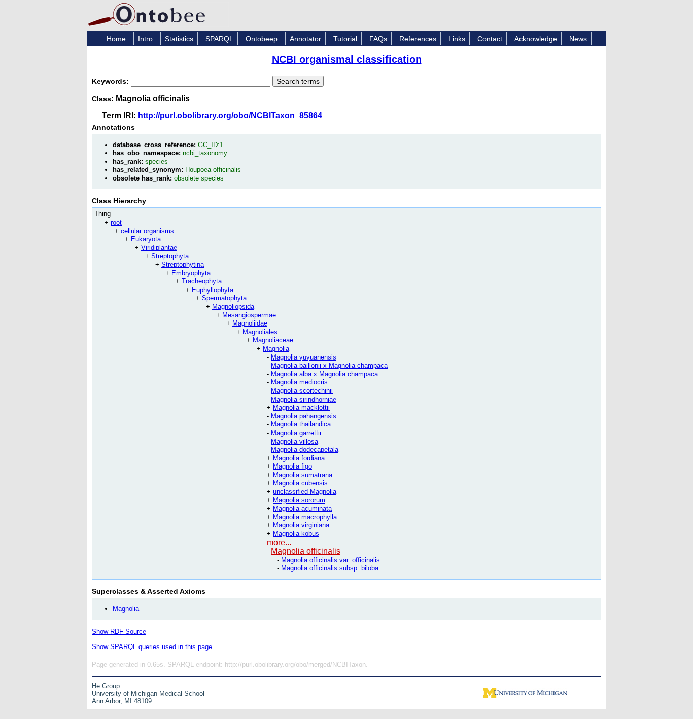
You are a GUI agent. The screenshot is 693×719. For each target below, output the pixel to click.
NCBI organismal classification (347, 59)
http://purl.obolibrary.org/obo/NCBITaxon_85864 (230, 115)
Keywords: (111, 81)
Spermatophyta (224, 298)
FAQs (378, 38)
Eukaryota (146, 239)
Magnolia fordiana (299, 458)
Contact (489, 38)
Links (456, 38)
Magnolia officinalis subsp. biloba (329, 568)
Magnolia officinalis (305, 551)
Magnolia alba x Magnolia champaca (324, 374)
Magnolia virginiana (301, 525)
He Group (106, 686)
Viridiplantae (159, 247)
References (417, 38)
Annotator (305, 38)
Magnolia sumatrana (302, 475)
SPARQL (219, 38)
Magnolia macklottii (301, 407)
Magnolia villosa (294, 441)
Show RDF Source (119, 631)
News (578, 38)
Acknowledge (535, 38)
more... (279, 542)
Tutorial (345, 38)
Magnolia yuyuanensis (303, 357)
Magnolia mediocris (299, 382)
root (116, 222)
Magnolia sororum (299, 500)
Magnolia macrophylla (305, 517)
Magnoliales (260, 332)
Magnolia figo (292, 466)
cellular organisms (147, 231)
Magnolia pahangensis (303, 416)
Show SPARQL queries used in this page (152, 647)
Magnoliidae (249, 323)
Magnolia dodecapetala (304, 449)
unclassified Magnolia (304, 491)
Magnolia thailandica (301, 424)
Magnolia (276, 348)
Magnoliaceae (273, 340)
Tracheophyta (202, 281)
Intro (145, 38)
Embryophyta (191, 273)
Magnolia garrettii (296, 433)
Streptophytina (182, 264)
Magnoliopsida (233, 306)
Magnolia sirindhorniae (303, 399)
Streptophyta (170, 256)
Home (116, 38)
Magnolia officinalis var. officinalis (330, 560)
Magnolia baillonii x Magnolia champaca (329, 365)
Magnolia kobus (296, 533)
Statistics (179, 38)
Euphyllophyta (212, 290)
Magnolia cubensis (300, 483)
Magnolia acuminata (302, 508)
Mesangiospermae (249, 315)
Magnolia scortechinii (302, 390)
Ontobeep (262, 38)
